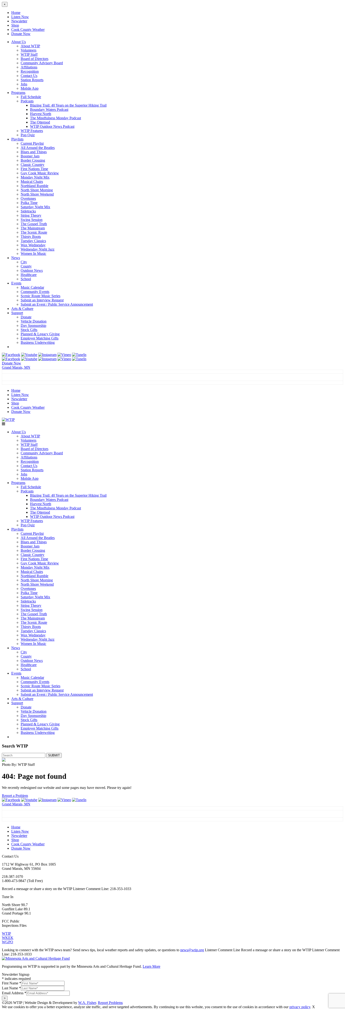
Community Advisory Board (42, 63)
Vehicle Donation (33, 321)
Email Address (14, 993)
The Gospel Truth (34, 224)
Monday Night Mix (35, 177)
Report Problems (110, 1003)
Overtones (28, 198)
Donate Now (21, 34)
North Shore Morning (37, 190)
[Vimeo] (64, 355)
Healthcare (29, 275)
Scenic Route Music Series (40, 296)
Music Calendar (32, 287)
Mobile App (29, 88)
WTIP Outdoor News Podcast (52, 126)
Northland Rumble (34, 186)
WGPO (7, 942)
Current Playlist (32, 143)
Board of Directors (34, 59)
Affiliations (29, 67)
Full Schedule (31, 97)
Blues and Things (34, 152)
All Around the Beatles (38, 148)
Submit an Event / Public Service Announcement (57, 304)
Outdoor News (32, 270)
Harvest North (40, 114)
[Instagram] (47, 355)
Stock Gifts (29, 330)
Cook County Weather (28, 30)
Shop (15, 25)
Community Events (35, 292)
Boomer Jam (30, 156)
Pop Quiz (28, 135)
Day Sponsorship (33, 326)
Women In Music (33, 254)
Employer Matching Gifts (39, 338)
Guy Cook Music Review (40, 173)
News (15, 258)
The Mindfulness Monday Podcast (55, 118)
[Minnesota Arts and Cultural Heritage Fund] (36, 958)
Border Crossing (33, 160)
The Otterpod (40, 122)
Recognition (30, 71)
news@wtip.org (192, 950)
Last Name (11, 988)
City (24, 262)
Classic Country (32, 165)
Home (15, 13)
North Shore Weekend (37, 194)
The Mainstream (33, 228)
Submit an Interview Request (42, 300)
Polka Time (29, 203)
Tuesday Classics (33, 241)
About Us (18, 42)
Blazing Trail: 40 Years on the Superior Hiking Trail (68, 105)
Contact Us (29, 76)
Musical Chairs (32, 182)
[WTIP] (8, 420)
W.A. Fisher (87, 1003)
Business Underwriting (38, 342)
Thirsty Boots (31, 237)
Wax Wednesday (33, 245)
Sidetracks (28, 211)
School (26, 279)
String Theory (31, 215)
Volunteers (28, 50)
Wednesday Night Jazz (37, 249)
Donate (26, 317)
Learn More (151, 966)
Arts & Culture (22, 309)
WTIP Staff (29, 54)
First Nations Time (34, 169)
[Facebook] (11, 355)
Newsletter (19, 21)
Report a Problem (15, 796)
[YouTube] (29, 355)
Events (16, 283)
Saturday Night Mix (35, 207)
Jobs (24, 84)
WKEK (7, 938)
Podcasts (27, 101)
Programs (18, 93)
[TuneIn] (79, 355)
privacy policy (299, 1007)
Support (17, 313)
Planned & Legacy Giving (40, 334)
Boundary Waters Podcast (49, 110)
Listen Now (20, 17)
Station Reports (32, 80)
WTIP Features (32, 131)
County (26, 266)
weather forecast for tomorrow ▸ (31, 382)
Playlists (17, 139)
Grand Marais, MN (16, 367)
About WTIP (30, 46)
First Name (11, 983)
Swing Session (31, 220)
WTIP (6, 933)
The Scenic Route (34, 232)
